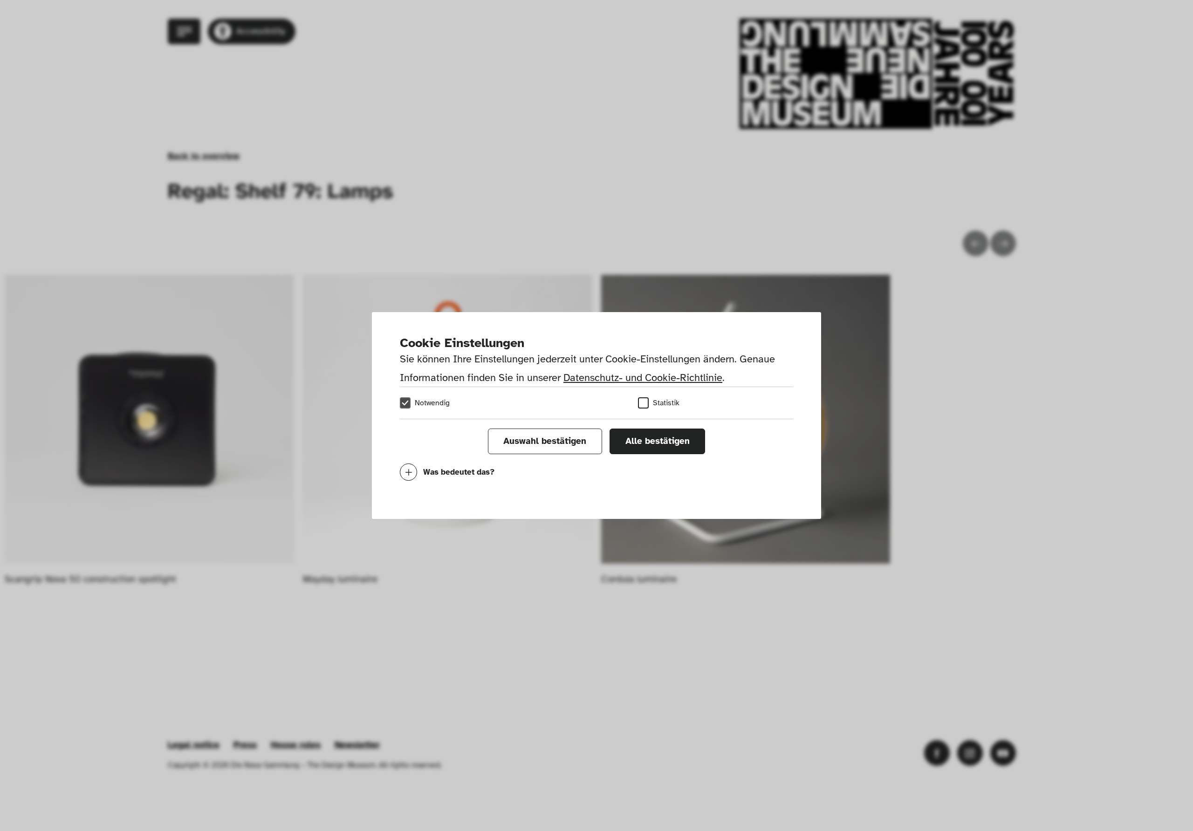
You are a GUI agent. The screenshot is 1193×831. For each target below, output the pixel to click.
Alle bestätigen (657, 441)
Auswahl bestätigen (544, 441)
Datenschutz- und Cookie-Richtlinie (642, 377)
